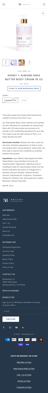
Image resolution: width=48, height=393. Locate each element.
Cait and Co (24, 71)
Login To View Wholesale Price (24, 88)
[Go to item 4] (29, 62)
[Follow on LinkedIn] (23, 327)
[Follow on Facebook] (3, 327)
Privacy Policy (8, 263)
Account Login (8, 251)
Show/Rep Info (8, 235)
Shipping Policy (8, 255)
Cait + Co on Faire (24, 375)
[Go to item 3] (21, 62)
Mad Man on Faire (24, 362)
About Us (6, 231)
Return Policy (7, 259)
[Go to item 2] (13, 62)
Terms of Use (7, 267)
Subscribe (11, 319)
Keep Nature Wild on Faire (24, 369)
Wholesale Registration (11, 247)
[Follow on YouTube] (16, 327)
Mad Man (6, 215)
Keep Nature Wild (9, 219)
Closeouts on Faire (24, 387)
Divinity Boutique (9, 227)
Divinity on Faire (24, 381)
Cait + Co (6, 223)
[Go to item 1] (5, 62)
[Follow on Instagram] (10, 327)
